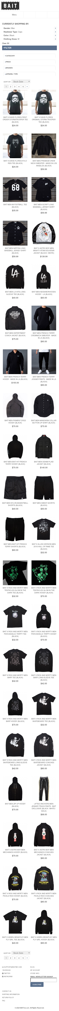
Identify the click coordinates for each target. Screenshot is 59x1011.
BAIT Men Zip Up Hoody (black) (15, 804)
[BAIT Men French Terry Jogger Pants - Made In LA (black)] (44, 362)
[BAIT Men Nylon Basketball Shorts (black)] (15, 488)
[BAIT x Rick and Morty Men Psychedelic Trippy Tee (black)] (15, 616)
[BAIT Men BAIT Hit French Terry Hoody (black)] (15, 446)
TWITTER (7, 973)
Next (27, 86)
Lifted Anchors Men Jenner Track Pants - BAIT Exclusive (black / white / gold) (44, 807)
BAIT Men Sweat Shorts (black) (44, 504)
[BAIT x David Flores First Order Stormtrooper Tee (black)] (15, 102)
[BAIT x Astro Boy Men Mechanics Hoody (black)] (15, 835)
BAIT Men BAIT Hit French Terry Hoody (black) (15, 462)
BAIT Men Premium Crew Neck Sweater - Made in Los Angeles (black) (44, 163)
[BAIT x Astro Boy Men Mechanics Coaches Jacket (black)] (44, 835)
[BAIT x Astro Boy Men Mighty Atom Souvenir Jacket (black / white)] (44, 233)
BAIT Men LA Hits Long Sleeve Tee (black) (15, 292)
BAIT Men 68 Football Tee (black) (15, 205)
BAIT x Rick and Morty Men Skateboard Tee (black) (43, 719)
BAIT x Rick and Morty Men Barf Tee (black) (15, 676)
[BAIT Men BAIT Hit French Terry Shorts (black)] (15, 529)
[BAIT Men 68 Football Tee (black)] (15, 189)
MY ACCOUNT (35, 970)
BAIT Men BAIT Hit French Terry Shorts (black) (15, 545)
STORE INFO (34, 973)
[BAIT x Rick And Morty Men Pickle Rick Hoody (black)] (15, 878)
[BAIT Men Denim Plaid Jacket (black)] (44, 446)
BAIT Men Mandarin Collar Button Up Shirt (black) (43, 421)
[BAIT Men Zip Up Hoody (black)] (15, 789)
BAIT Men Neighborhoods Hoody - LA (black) (44, 292)
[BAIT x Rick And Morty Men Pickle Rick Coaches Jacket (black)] (44, 878)
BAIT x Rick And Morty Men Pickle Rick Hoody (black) (15, 894)
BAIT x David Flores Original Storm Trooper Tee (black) (44, 119)
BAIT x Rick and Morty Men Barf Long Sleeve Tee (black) (43, 677)
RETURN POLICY (8, 997)
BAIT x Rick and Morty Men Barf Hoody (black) (15, 719)
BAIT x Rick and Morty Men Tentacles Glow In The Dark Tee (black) (15, 590)
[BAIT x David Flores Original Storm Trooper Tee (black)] (44, 102)
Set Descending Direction (33, 82)
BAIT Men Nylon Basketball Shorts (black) (15, 504)
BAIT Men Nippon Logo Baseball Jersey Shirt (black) (15, 250)
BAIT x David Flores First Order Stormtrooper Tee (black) (15, 119)
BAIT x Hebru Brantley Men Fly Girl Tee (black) (15, 938)
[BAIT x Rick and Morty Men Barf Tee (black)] (15, 660)
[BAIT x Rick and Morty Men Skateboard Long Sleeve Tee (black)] (15, 745)
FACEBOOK (7, 970)
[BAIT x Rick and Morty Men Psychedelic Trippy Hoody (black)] (44, 616)
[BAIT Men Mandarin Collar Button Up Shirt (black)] (44, 405)
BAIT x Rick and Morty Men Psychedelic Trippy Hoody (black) (43, 633)
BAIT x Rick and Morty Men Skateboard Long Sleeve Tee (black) (15, 762)
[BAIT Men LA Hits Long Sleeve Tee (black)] (15, 277)
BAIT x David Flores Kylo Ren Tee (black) (15, 161)
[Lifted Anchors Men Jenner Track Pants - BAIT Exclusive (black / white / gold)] (44, 789)
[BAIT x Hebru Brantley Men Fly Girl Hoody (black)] (44, 922)
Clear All (5, 43)
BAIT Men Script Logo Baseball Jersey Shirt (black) (44, 206)
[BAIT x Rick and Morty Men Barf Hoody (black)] (15, 704)
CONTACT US (6, 991)
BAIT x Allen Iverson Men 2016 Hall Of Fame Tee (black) (44, 546)
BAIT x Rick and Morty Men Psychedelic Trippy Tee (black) (15, 633)
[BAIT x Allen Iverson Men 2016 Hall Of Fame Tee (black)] (44, 529)
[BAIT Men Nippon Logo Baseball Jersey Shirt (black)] (15, 233)
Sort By (7, 82)
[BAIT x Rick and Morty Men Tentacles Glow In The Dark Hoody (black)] (44, 573)
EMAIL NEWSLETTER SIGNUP (41, 976)
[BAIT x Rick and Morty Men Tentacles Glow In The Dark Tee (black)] (15, 573)
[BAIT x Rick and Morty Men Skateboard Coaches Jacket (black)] (44, 745)
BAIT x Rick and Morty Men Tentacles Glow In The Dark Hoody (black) (43, 590)
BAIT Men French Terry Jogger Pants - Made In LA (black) (44, 379)
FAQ (3, 1001)
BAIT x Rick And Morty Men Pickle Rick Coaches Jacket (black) (43, 895)
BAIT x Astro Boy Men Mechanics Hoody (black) (15, 850)
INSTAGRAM (8, 976)
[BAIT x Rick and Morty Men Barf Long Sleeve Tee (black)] (44, 660)
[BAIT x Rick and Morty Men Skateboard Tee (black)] (44, 704)
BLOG (32, 967)
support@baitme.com (13, 967)
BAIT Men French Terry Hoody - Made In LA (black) (15, 377)
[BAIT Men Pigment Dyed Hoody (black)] (15, 405)
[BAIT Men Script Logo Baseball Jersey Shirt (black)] (44, 189)
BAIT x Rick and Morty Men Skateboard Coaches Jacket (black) (43, 762)
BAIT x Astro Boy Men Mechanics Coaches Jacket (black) (44, 852)
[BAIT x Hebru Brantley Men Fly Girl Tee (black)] (15, 922)
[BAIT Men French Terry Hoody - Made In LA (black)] (15, 362)
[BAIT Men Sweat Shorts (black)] (44, 488)
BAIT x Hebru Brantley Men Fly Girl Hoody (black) (44, 938)
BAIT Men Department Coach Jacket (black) (15, 334)
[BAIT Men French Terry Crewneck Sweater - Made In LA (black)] (44, 318)
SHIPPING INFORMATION (10, 994)
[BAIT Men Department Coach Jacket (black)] (15, 318)
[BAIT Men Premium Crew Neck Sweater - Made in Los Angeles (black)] (44, 146)
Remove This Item (55, 28)
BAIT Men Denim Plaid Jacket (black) (44, 462)
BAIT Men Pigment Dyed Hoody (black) (15, 421)
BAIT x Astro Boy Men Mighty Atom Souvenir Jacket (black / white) (43, 250)
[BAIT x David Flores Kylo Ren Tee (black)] (15, 146)
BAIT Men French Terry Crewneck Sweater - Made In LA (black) (43, 335)
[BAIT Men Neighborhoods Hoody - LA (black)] (44, 277)
